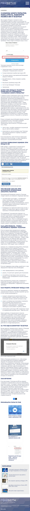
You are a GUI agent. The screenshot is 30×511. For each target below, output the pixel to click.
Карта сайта (3, 509)
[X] (16, 399)
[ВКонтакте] (14, 399)
